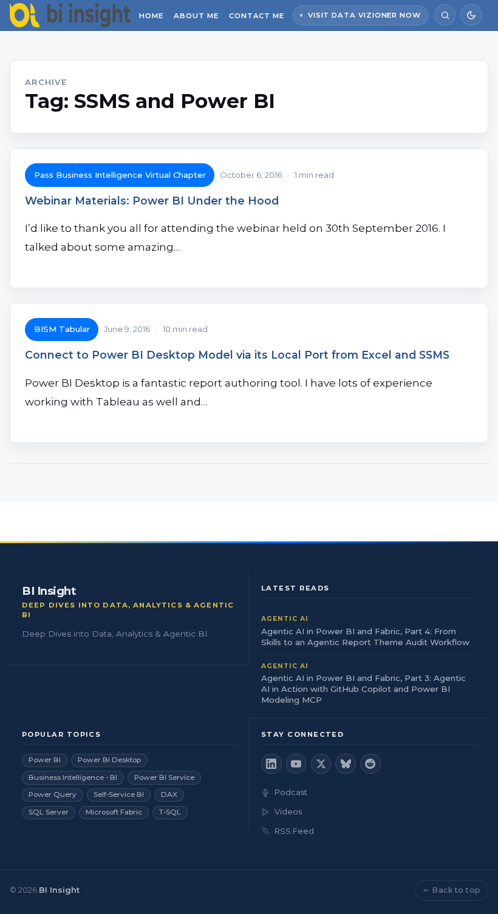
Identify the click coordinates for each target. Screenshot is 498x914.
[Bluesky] (345, 764)
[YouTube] (296, 764)
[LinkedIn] (271, 764)
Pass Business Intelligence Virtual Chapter (120, 175)
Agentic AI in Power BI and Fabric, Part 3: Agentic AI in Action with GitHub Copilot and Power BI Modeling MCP (363, 689)
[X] (321, 764)
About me (196, 16)
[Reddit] (370, 764)
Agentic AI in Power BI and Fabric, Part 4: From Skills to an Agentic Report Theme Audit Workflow (365, 636)
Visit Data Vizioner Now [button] (364, 15)
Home (151, 16)
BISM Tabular (62, 329)
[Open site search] (444, 14)
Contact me (256, 16)
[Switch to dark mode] (471, 14)
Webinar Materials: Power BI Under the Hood (152, 200)
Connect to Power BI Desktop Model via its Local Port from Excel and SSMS (237, 354)
